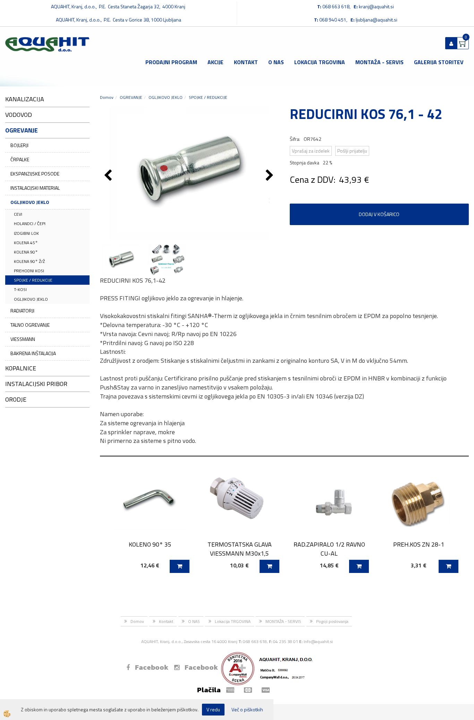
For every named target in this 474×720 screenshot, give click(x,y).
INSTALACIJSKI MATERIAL (35, 187)
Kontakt (246, 62)
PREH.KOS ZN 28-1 (418, 544)
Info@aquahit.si (318, 641)
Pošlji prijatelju (352, 150)
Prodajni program (171, 62)
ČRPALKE (19, 159)
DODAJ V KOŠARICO (379, 214)
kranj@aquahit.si (376, 6)
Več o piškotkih (247, 709)
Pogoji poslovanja (332, 621)
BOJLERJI (19, 145)
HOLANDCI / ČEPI (29, 223)
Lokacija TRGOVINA (319, 62)
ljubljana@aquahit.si (376, 19)
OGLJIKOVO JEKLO (29, 202)
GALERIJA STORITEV (439, 62)
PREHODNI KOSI (29, 270)
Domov (106, 97)
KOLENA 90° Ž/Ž (29, 261)
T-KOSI (20, 289)
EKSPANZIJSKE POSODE (34, 173)
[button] (270, 176)
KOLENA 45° (26, 242)
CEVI (18, 214)
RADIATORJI (22, 310)
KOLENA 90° (26, 252)
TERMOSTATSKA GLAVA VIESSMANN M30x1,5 (240, 549)
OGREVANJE (131, 97)
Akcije (215, 62)
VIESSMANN (22, 339)
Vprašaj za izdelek (311, 150)
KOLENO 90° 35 (150, 544)
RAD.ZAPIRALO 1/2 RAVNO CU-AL (329, 549)
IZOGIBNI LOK (26, 233)
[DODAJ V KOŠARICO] (179, 566)
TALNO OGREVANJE (30, 324)
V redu (213, 709)
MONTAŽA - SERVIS (379, 62)
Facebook (151, 667)
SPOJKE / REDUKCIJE (33, 280)
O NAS (276, 62)
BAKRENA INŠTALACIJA (33, 353)
